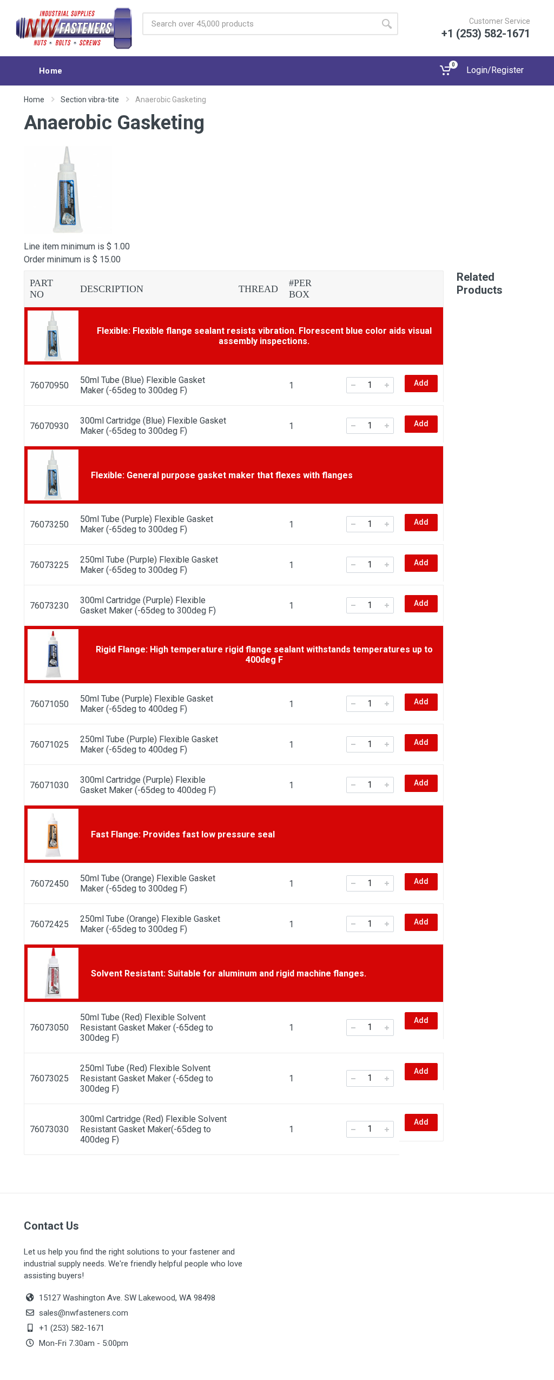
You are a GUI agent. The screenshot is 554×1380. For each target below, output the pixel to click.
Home (34, 99)
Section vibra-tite (90, 99)
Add (421, 383)
